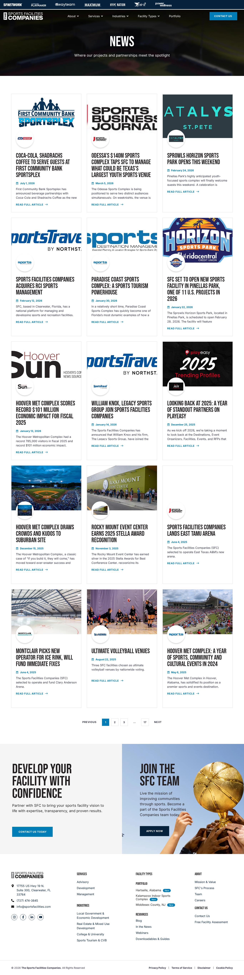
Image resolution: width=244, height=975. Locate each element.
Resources (142, 914)
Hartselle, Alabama (148, 890)
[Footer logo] (27, 875)
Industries (83, 905)
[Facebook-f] (23, 917)
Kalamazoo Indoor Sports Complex (153, 897)
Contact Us (201, 908)
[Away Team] (65, 5)
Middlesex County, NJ (150, 904)
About (198, 874)
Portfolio (141, 884)
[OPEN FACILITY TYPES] (158, 16)
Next (158, 722)
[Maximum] (92, 5)
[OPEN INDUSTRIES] (127, 16)
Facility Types (144, 874)
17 (146, 721)
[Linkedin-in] (32, 917)
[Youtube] (41, 917)
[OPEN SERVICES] (102, 16)
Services (82, 874)
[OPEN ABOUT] (77, 16)
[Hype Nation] (117, 5)
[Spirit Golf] (140, 4)
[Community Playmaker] (38, 5)
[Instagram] (14, 917)
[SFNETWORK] (13, 5)
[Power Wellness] (163, 4)
